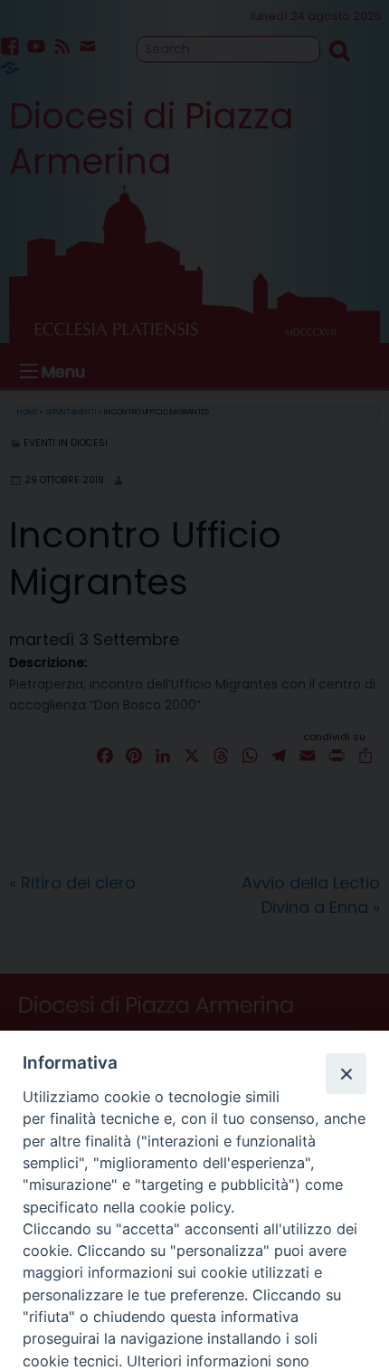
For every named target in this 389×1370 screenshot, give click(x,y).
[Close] (345, 1073)
